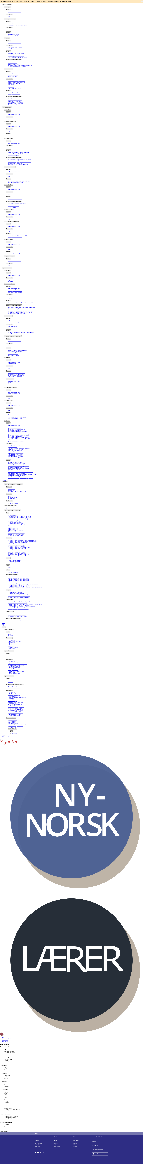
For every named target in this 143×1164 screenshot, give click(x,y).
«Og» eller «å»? (11, 490)
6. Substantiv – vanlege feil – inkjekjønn (16, 546)
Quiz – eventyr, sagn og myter (14, 88)
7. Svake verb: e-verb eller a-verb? (15, 522)
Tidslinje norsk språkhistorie (14, 393)
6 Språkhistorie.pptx (12, 699)
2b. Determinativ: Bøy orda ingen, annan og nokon (18, 579)
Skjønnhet (7, 1070)
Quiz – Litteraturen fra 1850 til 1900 (15, 454)
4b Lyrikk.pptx (11, 646)
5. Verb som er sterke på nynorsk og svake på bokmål (19, 520)
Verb (7, 512)
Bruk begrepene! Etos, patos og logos (16, 289)
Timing (6, 1094)
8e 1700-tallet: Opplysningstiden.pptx (16, 707)
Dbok (3, 624)
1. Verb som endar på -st (13, 515)
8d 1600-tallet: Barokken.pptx (14, 705)
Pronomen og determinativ (12, 574)
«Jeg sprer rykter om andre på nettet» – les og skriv (19, 153)
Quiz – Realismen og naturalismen (15, 726)
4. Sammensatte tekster (9, 166)
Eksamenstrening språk (13, 354)
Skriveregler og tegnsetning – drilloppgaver (13, 484)
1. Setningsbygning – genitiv (14, 613)
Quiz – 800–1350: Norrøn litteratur (15, 445)
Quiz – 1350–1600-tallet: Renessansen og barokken (19, 448)
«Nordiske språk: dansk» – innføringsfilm (16, 416)
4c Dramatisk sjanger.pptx (13, 647)
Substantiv (8, 537)
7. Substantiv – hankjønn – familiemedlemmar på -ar (19, 547)
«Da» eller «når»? (11, 489)
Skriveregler (9, 486)
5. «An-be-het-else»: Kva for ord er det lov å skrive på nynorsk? (21, 606)
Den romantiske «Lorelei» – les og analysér (17, 467)
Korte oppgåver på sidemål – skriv (15, 462)
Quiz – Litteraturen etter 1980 (14, 457)
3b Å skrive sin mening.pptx (14, 643)
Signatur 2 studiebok (7, 107)
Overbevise (7, 1075)
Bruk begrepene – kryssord (13, 34)
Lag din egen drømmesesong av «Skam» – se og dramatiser (21, 332)
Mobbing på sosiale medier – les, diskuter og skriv (18, 152)
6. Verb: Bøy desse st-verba (14, 521)
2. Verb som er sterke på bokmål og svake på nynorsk (19, 516)
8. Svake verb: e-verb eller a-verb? (15, 523)
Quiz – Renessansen (12, 721)
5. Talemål (6, 357)
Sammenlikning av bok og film (14, 322)
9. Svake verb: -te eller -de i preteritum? (16, 524)
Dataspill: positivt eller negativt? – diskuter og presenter (20, 135)
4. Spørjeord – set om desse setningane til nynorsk (19, 596)
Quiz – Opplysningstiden (13, 723)
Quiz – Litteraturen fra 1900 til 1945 (15, 455)
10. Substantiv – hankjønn (13, 551)
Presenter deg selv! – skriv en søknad (16, 56)
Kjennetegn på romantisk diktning (15, 432)
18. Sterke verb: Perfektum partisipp (15, 535)
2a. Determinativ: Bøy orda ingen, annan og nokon (18, 578)
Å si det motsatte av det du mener (12, 1109)
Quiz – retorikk (11, 296)
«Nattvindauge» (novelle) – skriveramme (16, 309)
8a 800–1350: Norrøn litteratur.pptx (15, 702)
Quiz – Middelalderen (12, 720)
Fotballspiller (7, 1127)
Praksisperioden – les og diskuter (15, 199)
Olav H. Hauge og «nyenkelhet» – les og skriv (18, 476)
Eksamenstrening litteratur (13, 355)
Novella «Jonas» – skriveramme (15, 163)
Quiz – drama (11, 87)
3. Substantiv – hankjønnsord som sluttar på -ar (18, 542)
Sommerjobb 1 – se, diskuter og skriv (16, 53)
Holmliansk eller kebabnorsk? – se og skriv (17, 253)
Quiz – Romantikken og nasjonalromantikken (17, 724)
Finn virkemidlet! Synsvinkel (14, 83)
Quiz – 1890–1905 (12, 727)
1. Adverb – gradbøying (13, 572)
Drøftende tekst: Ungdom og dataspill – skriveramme (19, 162)
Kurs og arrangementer (39, 1143)
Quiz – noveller (11, 84)
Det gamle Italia (8, 1059)
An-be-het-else (9, 599)
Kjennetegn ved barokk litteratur (14, 430)
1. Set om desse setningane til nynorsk (16, 620)
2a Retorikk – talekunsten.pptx (14, 693)
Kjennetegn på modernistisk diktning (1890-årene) (18, 435)
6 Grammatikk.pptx (12, 648)
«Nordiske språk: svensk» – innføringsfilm (17, 417)
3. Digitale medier (8, 315)
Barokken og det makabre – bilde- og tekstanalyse (18, 466)
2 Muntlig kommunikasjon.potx (14, 662)
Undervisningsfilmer (6, 736)
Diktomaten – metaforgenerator (14, 98)
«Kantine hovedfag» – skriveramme (15, 102)
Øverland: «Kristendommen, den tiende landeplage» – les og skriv (22, 474)
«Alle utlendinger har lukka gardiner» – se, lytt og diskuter (20, 478)
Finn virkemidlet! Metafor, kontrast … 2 (16, 82)
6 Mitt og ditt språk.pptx (13, 670)
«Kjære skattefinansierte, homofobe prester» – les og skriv (20, 302)
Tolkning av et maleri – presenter (15, 352)
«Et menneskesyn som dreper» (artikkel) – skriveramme (20, 308)
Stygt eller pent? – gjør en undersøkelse (16, 374)
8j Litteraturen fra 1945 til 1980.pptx (15, 713)
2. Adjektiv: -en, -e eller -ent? (14, 561)
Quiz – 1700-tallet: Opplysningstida (15, 449)
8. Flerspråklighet (8, 239)
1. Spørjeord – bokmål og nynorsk (15, 592)
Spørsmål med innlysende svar (11, 1116)
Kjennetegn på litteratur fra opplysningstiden (17, 431)
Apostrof (9, 496)
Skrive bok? (56, 1143)
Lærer (4, 626)
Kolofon (3, 625)
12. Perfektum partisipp (13, 528)
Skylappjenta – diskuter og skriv (15, 237)
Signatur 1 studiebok (7, 4)
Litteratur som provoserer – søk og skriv (16, 475)
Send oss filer (56, 1149)
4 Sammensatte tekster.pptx (14, 667)
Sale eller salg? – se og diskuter (15, 376)
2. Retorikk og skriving (9, 283)
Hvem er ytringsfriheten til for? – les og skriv (17, 57)
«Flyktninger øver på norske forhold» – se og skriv (18, 468)
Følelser (6, 1083)
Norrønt (6, 1060)
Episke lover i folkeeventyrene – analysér (17, 464)
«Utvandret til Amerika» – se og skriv (16, 470)
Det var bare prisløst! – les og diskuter (16, 375)
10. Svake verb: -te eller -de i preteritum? (16, 525)
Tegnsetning (9, 493)
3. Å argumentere (8, 138)
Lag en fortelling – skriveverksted (15, 100)
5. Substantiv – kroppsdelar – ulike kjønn (16, 545)
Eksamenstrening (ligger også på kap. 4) (15, 684)
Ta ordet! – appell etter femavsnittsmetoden (17, 350)
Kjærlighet (7, 1092)
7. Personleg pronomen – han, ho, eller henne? (18, 586)
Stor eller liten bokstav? (13, 497)
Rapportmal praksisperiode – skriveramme (17, 203)
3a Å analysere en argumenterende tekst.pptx (17, 664)
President (7, 1124)
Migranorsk (75, 1143)
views (11, 731)
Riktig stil (7, 1100)
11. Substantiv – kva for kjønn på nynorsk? (17, 552)
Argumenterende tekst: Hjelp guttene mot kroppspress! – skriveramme (23, 160)
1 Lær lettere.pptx (11, 640)
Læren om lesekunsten (10, 1051)
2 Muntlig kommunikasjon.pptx (14, 641)
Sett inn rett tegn (11, 498)
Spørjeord (8, 590)
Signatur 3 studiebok (7, 268)
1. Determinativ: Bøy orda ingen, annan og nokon (18, 577)
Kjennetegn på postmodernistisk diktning (16, 441)
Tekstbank (4, 480)
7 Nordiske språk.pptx (12, 701)
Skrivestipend (37, 1140)
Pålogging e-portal (76, 1140)
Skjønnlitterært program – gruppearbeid (16, 463)
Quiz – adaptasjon (12, 327)
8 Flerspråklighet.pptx (12, 672)
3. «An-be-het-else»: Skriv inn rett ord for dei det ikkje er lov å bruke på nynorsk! (25, 604)
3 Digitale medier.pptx (12, 696)
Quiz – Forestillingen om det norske (15, 451)
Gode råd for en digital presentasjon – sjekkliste (18, 25)
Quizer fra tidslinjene (10, 717)
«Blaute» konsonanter (12, 383)
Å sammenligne (8, 1108)
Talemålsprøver (9, 379)
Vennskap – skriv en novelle (14, 94)
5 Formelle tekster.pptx (13, 668)
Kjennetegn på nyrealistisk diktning (15, 436)
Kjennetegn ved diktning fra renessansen (16, 429)
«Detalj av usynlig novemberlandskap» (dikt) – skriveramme (21, 311)
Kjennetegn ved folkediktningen (14, 428)
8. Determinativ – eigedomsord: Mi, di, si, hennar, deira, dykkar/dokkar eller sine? (25, 587)
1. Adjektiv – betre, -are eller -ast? (15, 560)
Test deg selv (9, 14)
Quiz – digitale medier (12, 326)
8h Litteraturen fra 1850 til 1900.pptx (15, 710)
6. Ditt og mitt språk (8, 209)
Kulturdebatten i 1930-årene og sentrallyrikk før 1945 (19, 438)
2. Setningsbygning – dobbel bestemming (17, 615)
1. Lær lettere (7, 7)
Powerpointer (9, 637)
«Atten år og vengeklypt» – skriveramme (16, 104)
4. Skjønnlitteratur (8, 69)
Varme (6, 1085)
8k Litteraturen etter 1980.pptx (14, 714)
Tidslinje (4, 735)
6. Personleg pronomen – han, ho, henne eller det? (18, 585)
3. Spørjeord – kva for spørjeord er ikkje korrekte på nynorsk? (21, 594)
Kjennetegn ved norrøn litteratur (14, 426)
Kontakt (3, 623)
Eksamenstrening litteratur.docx (14, 686)
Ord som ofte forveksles (13, 503)
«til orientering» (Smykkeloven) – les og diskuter (18, 235)
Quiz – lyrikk (10, 85)
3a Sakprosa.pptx (11, 642)
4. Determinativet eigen (13, 582)
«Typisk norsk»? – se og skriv (14, 469)
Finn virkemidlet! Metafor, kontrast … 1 (16, 81)
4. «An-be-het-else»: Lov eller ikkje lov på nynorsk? (19, 605)
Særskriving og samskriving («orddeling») (17, 491)
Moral (6, 1067)
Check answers (4, 1131)
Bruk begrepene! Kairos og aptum (15, 291)
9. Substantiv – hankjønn (13, 549)
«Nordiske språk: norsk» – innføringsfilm (16, 373)
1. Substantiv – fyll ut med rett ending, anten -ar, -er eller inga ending (22, 540)
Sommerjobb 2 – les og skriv (14, 54)
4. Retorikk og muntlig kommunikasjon (12, 336)
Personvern (56, 1140)
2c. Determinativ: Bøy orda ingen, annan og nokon (18, 580)
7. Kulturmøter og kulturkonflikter (11, 221)
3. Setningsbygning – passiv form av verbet (17, 616)
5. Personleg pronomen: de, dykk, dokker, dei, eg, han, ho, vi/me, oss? (23, 584)
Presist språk (9, 500)
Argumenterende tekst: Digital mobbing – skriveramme (19, 159)
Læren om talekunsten (10, 1052)
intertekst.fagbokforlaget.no (65, 1)
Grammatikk (5, 481)
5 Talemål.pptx (11, 698)
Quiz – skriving (11, 298)
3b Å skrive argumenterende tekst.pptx (16, 665)
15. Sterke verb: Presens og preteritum (16, 531)
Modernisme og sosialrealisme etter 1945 (16, 439)
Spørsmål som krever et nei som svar (13, 1118)
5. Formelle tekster (8, 184)
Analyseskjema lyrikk (12, 76)
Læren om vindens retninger (11, 1053)
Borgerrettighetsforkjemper (10, 1125)
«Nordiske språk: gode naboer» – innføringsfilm (18, 414)
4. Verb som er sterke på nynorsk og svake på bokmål (19, 518)
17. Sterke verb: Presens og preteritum (16, 534)
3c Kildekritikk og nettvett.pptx (14, 666)
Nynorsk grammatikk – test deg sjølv (12, 510)
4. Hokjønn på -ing (12, 543)
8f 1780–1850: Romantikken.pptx (15, 708)
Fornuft (6, 1078)
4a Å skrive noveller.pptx (13, 645)
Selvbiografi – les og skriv (13, 92)
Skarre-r (9, 385)
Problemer (7, 1076)
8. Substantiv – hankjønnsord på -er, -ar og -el (17, 548)
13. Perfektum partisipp (13, 529)
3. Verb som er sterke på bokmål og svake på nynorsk (19, 517)
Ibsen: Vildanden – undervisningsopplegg (16, 473)
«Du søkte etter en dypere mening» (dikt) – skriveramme (20, 312)
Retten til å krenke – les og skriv (15, 333)
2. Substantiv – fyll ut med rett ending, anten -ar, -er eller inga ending (22, 541)
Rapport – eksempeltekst (13, 204)
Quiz (9, 16)
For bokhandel (56, 1144)
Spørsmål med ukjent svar (10, 1117)
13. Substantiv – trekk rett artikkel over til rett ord (18, 554)
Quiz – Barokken (11, 722)
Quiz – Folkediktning (12, 447)
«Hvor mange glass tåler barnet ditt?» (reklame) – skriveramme (21, 307)
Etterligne (7, 1102)
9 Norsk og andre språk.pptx (14, 673)
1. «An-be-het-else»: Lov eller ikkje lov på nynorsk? (19, 601)
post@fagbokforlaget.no (99, 1149)
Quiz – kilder (10, 48)
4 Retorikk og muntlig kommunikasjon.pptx (17, 697)
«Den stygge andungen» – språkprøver (16, 418)
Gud (6, 1093)
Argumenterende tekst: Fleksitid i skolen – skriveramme (20, 65)
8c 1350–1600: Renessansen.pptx (15, 704)
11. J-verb (10, 527)
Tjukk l (9, 382)
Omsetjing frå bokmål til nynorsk (13, 618)
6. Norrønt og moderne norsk (10, 387)
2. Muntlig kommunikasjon (10, 19)
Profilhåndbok (37, 1144)
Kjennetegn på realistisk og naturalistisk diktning (18, 434)
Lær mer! (8, 32)
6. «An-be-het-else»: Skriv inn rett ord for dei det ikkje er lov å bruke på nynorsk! (25, 607)
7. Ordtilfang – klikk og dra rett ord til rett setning (18, 609)
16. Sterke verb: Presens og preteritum (16, 533)
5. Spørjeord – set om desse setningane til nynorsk (19, 597)
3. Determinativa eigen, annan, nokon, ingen (17, 581)
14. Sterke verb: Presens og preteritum (16, 530)
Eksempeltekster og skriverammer (13, 59)
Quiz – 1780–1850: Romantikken (15, 450)
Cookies (36, 1147)
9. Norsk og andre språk (9, 256)
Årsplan (8, 632)
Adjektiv (8, 558)
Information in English (38, 1149)
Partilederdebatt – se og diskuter (15, 351)
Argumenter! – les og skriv (13, 155)
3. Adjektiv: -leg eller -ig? (13, 562)
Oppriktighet (7, 1086)
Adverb (7, 569)
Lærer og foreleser (57, 1146)
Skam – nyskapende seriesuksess (15, 182)
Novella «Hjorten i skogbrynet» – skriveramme (18, 164)
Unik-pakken (75, 1146)
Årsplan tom (10, 635)
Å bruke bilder (8, 1110)
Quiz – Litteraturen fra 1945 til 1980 (15, 456)
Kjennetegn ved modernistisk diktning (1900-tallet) (18, 437)
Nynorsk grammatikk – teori (10, 505)
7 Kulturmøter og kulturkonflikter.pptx (16, 671)
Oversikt (8, 9)
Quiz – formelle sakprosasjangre (15, 47)
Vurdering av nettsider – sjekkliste (15, 292)
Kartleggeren (75, 1144)
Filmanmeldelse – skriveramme (14, 101)
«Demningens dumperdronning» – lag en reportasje (19, 181)
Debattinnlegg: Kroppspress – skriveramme (17, 66)
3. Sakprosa (7, 38)
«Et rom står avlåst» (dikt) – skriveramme (17, 313)
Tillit (6, 1068)
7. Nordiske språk (8, 400)
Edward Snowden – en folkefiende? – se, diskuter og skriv (20, 472)
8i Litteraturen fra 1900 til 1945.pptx (15, 711)
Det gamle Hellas (8, 1061)
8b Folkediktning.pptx (12, 703)
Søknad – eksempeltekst (13, 61)
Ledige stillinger (37, 1146)
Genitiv (7, 565)
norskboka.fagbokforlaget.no (30, 1)
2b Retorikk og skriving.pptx (14, 695)
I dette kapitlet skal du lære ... (14, 12)
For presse (55, 1147)
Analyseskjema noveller (13, 75)
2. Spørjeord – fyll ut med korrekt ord (16, 593)
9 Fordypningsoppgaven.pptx (14, 715)
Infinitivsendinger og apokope (14, 381)
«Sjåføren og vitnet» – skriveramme (15, 103)
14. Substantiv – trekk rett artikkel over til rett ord (18, 555)
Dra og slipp (10, 281)
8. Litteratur (6, 420)
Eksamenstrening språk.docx (14, 688)
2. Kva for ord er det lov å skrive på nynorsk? (17, 603)
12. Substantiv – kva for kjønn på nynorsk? (17, 553)
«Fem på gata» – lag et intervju (14, 35)
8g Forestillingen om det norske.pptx (15, 709)
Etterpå (6, 1101)
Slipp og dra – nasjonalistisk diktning (16, 453)
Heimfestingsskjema (12, 363)
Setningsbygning (10, 611)
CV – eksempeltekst (12, 63)
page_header (14, 733)
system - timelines (12, 728)
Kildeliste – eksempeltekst (13, 64)
